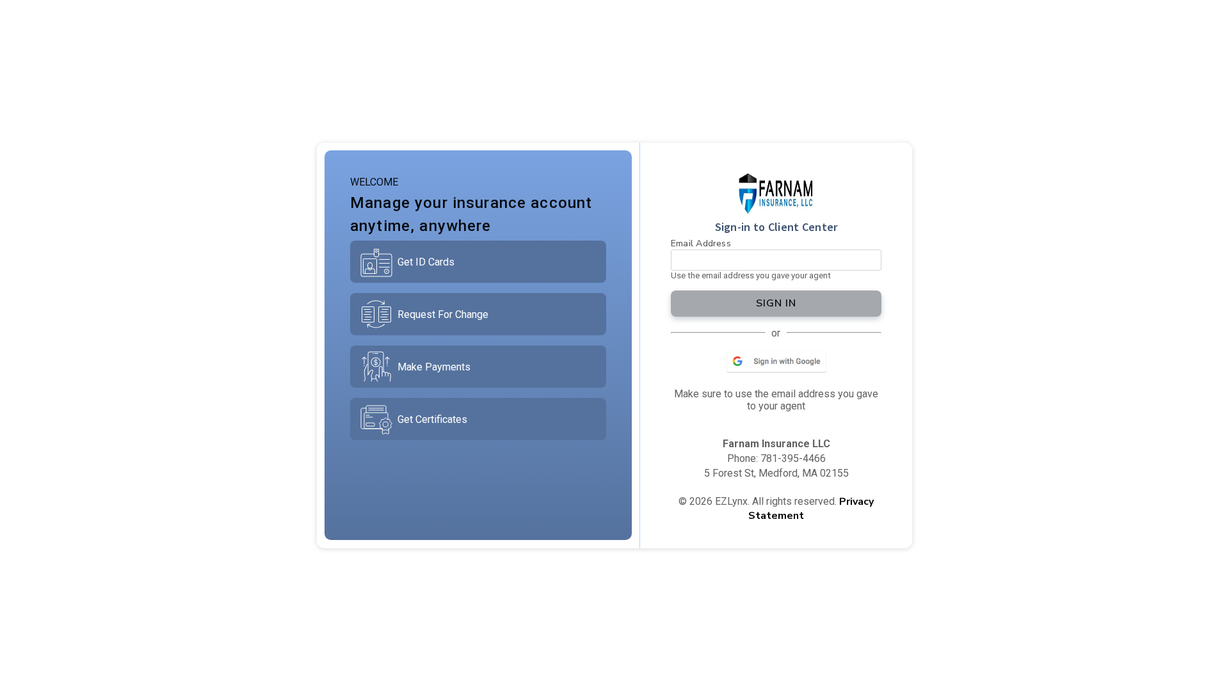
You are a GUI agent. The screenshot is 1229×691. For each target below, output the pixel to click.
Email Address (701, 243)
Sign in (776, 303)
